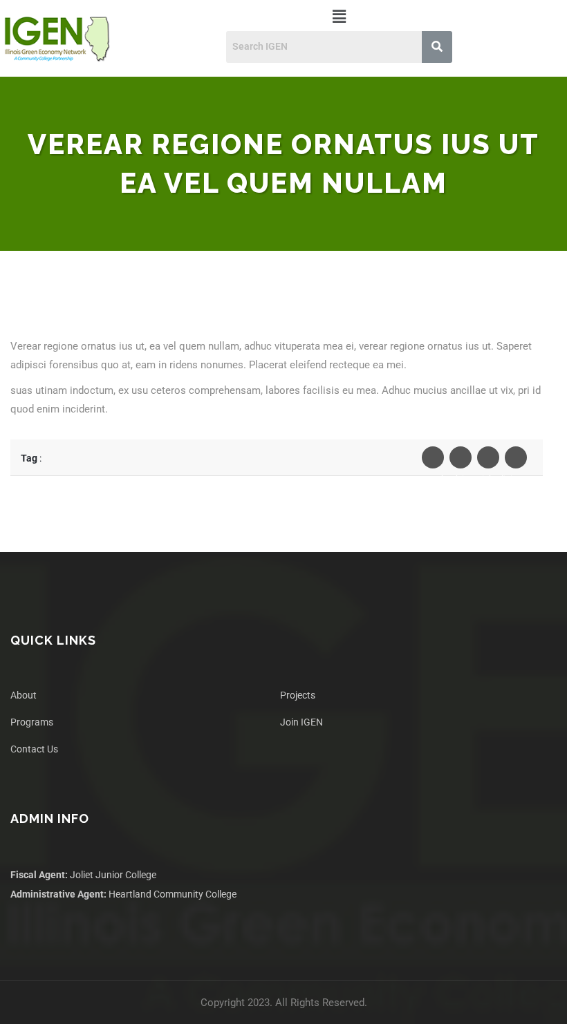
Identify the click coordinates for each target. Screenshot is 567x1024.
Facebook (433, 457)
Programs (31, 722)
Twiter (460, 457)
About (23, 695)
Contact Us (34, 749)
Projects (297, 695)
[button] (339, 16)
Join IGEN (301, 722)
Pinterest (516, 457)
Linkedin (488, 457)
